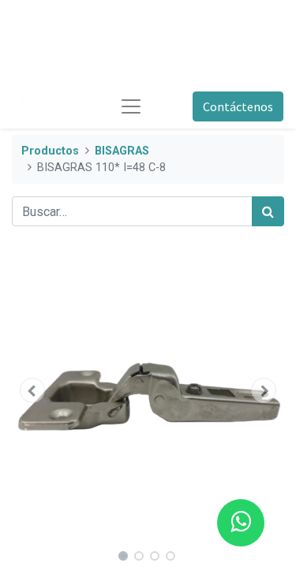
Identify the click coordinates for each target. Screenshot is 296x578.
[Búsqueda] (268, 211)
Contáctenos (238, 106)
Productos (50, 151)
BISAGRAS (122, 151)
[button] (32, 390)
